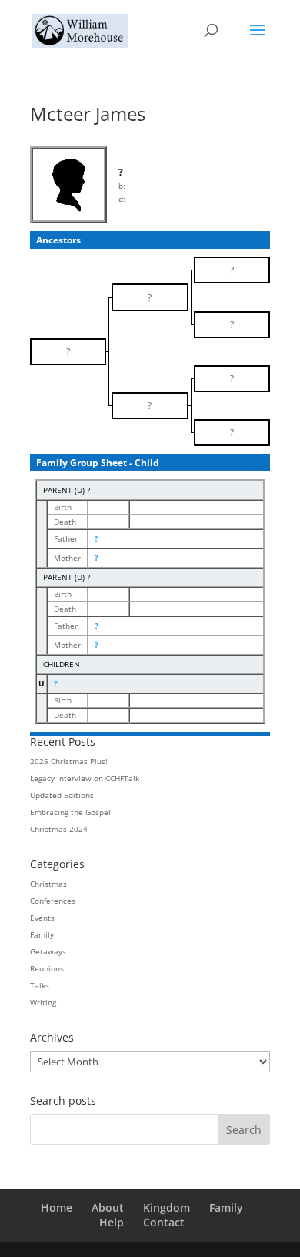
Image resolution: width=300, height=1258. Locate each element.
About (108, 1207)
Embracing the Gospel (70, 812)
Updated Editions (62, 795)
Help (111, 1222)
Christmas (48, 883)
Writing (43, 1002)
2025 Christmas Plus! (69, 761)
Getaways (48, 951)
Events (42, 917)
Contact (164, 1222)
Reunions (47, 968)
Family (42, 934)
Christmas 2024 (59, 829)
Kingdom (166, 1207)
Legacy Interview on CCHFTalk (84, 778)
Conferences (52, 900)
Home (56, 1207)
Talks (39, 985)
